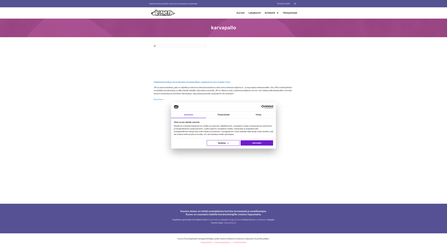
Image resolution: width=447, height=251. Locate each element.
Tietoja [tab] (258, 115)
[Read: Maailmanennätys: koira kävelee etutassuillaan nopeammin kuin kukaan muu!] (180, 61)
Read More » (159, 99)
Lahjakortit (255, 13)
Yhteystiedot (290, 13)
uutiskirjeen (261, 219)
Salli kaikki (256, 143)
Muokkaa (222, 143)
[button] (295, 4)
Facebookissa (214, 219)
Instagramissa (234, 219)
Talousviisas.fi (230, 222)
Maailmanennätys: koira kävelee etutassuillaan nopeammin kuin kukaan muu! (192, 82)
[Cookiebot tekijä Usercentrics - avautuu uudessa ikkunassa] (263, 107)
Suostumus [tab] (188, 115)
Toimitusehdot (240, 242)
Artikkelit (270, 13)
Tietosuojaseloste (222, 242)
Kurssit (241, 13)
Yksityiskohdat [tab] (223, 115)
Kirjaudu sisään (283, 3)
